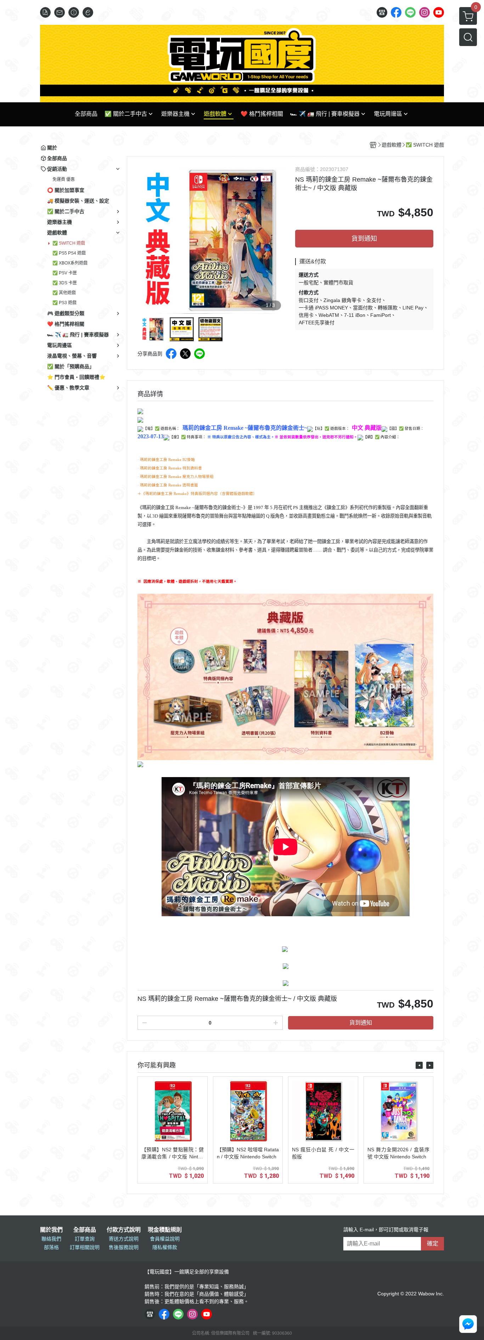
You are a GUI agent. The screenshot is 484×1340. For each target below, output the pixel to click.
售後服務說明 (124, 1247)
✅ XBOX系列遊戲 (70, 263)
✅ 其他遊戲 (64, 292)
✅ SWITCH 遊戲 (68, 243)
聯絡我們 (51, 1238)
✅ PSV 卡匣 (64, 272)
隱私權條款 (164, 1247)
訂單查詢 (85, 1238)
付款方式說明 (124, 1230)
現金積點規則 (165, 1230)
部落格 (51, 1247)
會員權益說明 (165, 1238)
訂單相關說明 (85, 1247)
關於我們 (51, 1230)
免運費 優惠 (63, 179)
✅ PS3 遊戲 (64, 302)
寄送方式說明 (124, 1238)
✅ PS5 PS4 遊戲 (69, 253)
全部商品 (84, 1230)
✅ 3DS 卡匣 (64, 282)
